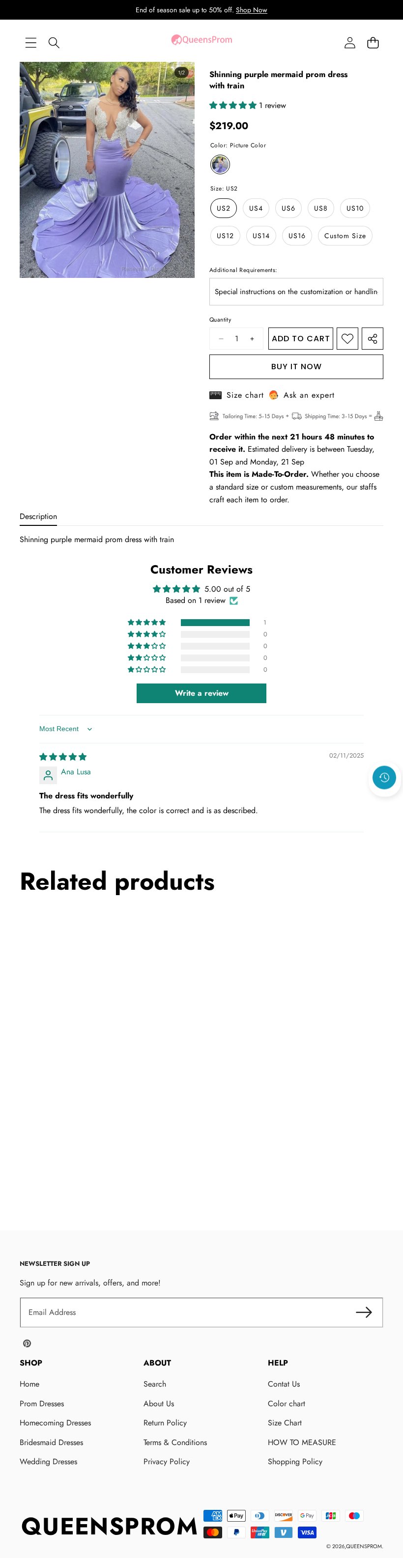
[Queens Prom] (201, 42)
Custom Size (345, 236)
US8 (321, 208)
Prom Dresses (42, 1403)
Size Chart (285, 1422)
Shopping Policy (295, 1461)
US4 (256, 208)
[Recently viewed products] (384, 777)
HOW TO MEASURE (302, 1442)
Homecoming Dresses (55, 1422)
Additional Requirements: (243, 270)
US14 (261, 236)
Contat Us (284, 1384)
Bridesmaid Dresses (51, 1442)
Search (155, 1384)
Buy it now (296, 366)
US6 (288, 208)
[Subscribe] (363, 1312)
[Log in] (350, 42)
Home (29, 1384)
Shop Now (251, 10)
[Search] (54, 42)
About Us (159, 1403)
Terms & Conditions (175, 1442)
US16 (297, 236)
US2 (223, 208)
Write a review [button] (202, 693)
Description (38, 516)
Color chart (286, 1403)
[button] (373, 42)
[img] (62, 757)
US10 (355, 208)
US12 (225, 236)
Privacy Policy (167, 1461)
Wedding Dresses (48, 1461)
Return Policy (165, 1422)
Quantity (220, 319)
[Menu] (31, 42)
